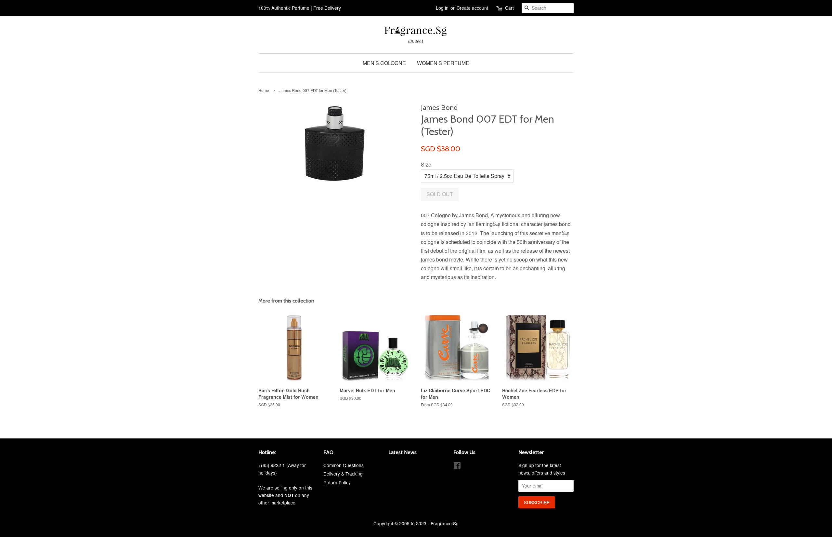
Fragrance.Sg (445, 523)
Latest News (402, 452)
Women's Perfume (443, 63)
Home (263, 90)
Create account (472, 8)
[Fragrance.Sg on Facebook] (457, 466)
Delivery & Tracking (343, 473)
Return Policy (337, 482)
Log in (442, 8)
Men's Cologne (384, 63)
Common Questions (343, 465)
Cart (509, 8)
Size (426, 164)
